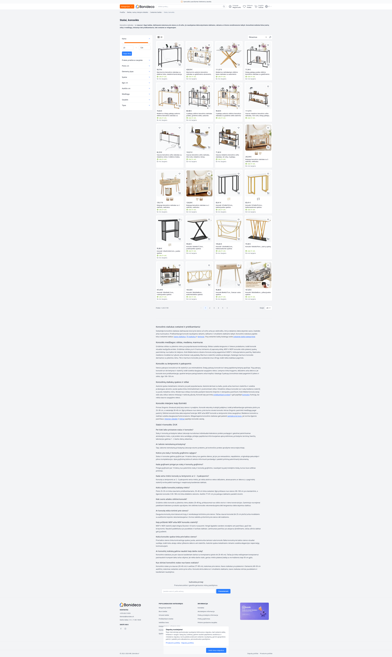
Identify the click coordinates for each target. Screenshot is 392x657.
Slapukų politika (187, 643)
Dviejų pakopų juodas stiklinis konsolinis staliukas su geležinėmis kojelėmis (257, 73)
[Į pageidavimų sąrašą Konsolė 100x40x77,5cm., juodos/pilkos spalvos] (209, 219)
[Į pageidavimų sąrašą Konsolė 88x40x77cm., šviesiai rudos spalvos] (239, 265)
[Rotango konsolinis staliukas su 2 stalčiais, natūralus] (256, 153)
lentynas (201, 337)
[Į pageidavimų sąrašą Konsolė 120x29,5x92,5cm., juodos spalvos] (180, 219)
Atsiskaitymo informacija (206, 611)
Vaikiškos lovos (164, 622)
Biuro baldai (163, 611)
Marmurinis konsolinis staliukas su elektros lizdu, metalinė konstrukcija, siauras (169, 73)
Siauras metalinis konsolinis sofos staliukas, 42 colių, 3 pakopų (227, 156)
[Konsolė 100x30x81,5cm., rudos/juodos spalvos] (170, 275)
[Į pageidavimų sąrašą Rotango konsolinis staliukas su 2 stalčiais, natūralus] (180, 174)
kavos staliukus (180, 337)
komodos (246, 395)
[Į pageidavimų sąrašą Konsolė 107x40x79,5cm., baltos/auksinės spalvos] (268, 174)
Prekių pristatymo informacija (208, 615)
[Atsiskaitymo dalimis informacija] (254, 611)
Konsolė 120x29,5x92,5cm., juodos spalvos (168, 252)
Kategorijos (125, 6)
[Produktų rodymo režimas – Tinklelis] (158, 37)
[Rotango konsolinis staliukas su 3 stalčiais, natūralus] (258, 138)
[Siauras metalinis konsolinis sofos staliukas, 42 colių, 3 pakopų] (229, 138)
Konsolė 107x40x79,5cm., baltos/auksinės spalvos (253, 206)
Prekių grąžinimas (204, 619)
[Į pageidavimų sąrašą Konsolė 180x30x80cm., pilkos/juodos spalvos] (268, 265)
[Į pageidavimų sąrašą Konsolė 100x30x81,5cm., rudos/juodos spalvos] (180, 265)
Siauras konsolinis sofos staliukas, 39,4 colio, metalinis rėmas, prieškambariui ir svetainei (198, 156)
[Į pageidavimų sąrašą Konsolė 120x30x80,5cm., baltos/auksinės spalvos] (239, 219)
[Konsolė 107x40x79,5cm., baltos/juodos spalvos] (229, 183)
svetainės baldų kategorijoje (244, 337)
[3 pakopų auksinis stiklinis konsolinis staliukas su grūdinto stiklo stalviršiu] (229, 96)
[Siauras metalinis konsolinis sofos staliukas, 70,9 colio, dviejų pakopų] (258, 96)
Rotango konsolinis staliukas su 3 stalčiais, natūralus (256, 160)
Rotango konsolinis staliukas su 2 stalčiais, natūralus (168, 206)
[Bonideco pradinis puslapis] (130, 605)
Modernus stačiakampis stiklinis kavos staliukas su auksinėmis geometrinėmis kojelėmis (227, 73)
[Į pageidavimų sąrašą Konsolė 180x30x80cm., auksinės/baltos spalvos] (209, 265)
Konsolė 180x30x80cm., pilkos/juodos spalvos (258, 293)
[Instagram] (125, 629)
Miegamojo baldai (165, 608)
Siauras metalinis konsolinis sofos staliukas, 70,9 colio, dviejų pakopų (257, 115)
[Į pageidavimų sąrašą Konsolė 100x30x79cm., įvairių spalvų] (268, 219)
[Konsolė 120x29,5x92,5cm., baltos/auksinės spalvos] (169, 244)
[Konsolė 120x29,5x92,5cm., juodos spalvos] (170, 229)
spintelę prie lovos (235, 416)
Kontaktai (201, 608)
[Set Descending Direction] (270, 37)
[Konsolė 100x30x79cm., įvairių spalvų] (258, 229)
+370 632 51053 (125, 613)
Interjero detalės (171, 419)
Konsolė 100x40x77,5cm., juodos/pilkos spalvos (194, 248)
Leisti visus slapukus (216, 650)
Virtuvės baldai (164, 615)
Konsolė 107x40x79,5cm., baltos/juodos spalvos (224, 206)
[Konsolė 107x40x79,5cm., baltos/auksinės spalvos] (228, 199)
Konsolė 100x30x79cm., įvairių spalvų (258, 247)
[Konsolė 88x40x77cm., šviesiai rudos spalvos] (229, 275)
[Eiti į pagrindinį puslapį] (145, 6)
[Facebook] (121, 629)
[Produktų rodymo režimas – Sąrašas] (161, 37)
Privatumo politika (173, 643)
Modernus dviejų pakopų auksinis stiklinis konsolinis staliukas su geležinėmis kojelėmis (168, 115)
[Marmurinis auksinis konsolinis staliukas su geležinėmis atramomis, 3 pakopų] (199, 55)
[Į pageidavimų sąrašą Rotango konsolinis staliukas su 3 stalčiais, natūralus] (268, 128)
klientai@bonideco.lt (127, 617)
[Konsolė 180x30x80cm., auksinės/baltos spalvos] (199, 275)
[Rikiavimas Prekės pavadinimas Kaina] (258, 37)
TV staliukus (191, 337)
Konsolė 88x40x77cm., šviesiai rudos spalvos (228, 293)
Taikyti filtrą (127, 54)
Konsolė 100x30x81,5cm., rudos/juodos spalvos (165, 293)
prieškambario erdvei (221, 395)
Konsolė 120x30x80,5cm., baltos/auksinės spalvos (224, 248)
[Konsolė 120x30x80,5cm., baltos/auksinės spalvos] (229, 229)
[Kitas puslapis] (227, 308)
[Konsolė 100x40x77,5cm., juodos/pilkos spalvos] (199, 229)
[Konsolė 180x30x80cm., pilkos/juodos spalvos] (258, 275)
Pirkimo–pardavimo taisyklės (207, 622)
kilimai (181, 419)
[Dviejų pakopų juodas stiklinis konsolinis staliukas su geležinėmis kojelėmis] (258, 55)
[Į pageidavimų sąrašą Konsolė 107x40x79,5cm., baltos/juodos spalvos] (239, 174)
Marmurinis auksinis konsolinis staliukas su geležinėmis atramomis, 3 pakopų (198, 73)
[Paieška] (224, 6)
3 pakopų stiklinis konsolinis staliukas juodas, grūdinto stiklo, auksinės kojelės (199, 115)
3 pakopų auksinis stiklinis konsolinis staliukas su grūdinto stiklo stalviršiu (228, 115)
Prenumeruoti (223, 591)
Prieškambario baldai (166, 619)
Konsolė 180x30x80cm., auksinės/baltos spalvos (194, 293)
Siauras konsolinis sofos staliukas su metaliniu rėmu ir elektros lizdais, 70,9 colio (169, 156)
